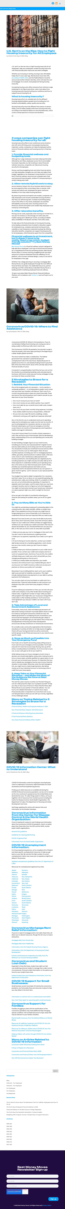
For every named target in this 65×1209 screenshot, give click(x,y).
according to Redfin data (20, 78)
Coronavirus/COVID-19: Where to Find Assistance (32, 327)
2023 (8, 1129)
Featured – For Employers (14, 1085)
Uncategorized (11, 1093)
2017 (8, 1144)
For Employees (11, 1088)
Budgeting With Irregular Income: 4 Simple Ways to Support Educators (27, 1114)
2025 (8, 1123)
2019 (8, 1139)
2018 (8, 1142)
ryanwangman (12, 331)
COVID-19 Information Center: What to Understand (31, 768)
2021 (8, 1134)
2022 (8, 1131)
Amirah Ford (12, 56)
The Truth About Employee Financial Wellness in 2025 (22, 1107)
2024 (8, 1126)
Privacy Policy (47, 1205)
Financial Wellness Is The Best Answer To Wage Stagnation (24, 1109)
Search (55, 1071)
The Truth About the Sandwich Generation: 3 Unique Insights (24, 1112)
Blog (26, 56)
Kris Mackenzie (12, 772)
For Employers (11, 1091)
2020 (8, 1136)
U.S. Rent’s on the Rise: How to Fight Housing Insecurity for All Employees (31, 52)
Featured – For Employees (14, 1083)
